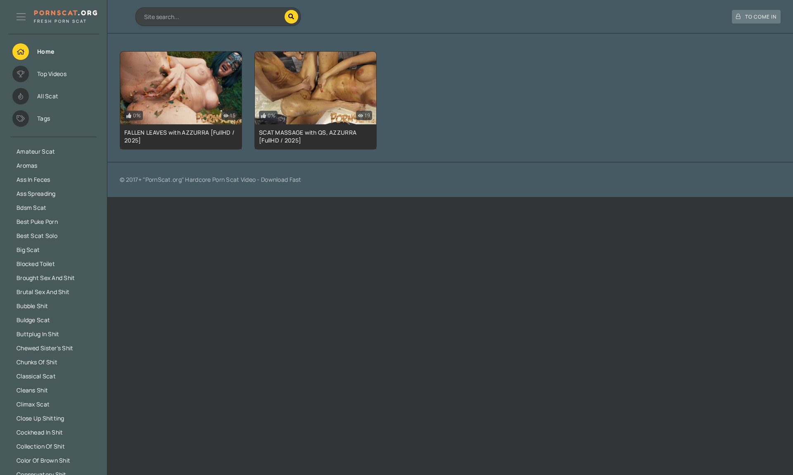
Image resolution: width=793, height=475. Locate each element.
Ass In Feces (33, 179)
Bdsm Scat (32, 207)
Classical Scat (36, 376)
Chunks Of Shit (37, 362)
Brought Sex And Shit (46, 278)
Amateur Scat (36, 151)
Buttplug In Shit (38, 334)
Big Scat (28, 250)
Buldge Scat (33, 320)
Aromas (27, 165)
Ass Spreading (36, 193)
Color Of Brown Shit (43, 460)
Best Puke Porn (37, 222)
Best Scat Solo (37, 236)
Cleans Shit (32, 390)
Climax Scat (33, 404)
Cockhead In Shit (40, 432)
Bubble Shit (32, 306)
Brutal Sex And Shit (43, 292)
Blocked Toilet (36, 264)
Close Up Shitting (40, 418)
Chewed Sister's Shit (45, 348)
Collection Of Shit (41, 446)
